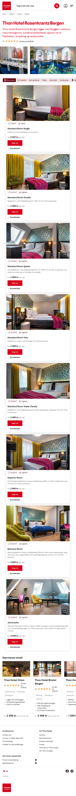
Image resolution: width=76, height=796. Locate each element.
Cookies (5, 776)
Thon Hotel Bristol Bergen (45, 682)
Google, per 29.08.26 (26, 41)
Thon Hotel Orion (14, 680)
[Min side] (65, 6)
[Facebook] (67, 771)
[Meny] (72, 6)
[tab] (9, 80)
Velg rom (15, 143)
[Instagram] (72, 771)
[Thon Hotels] (6, 6)
